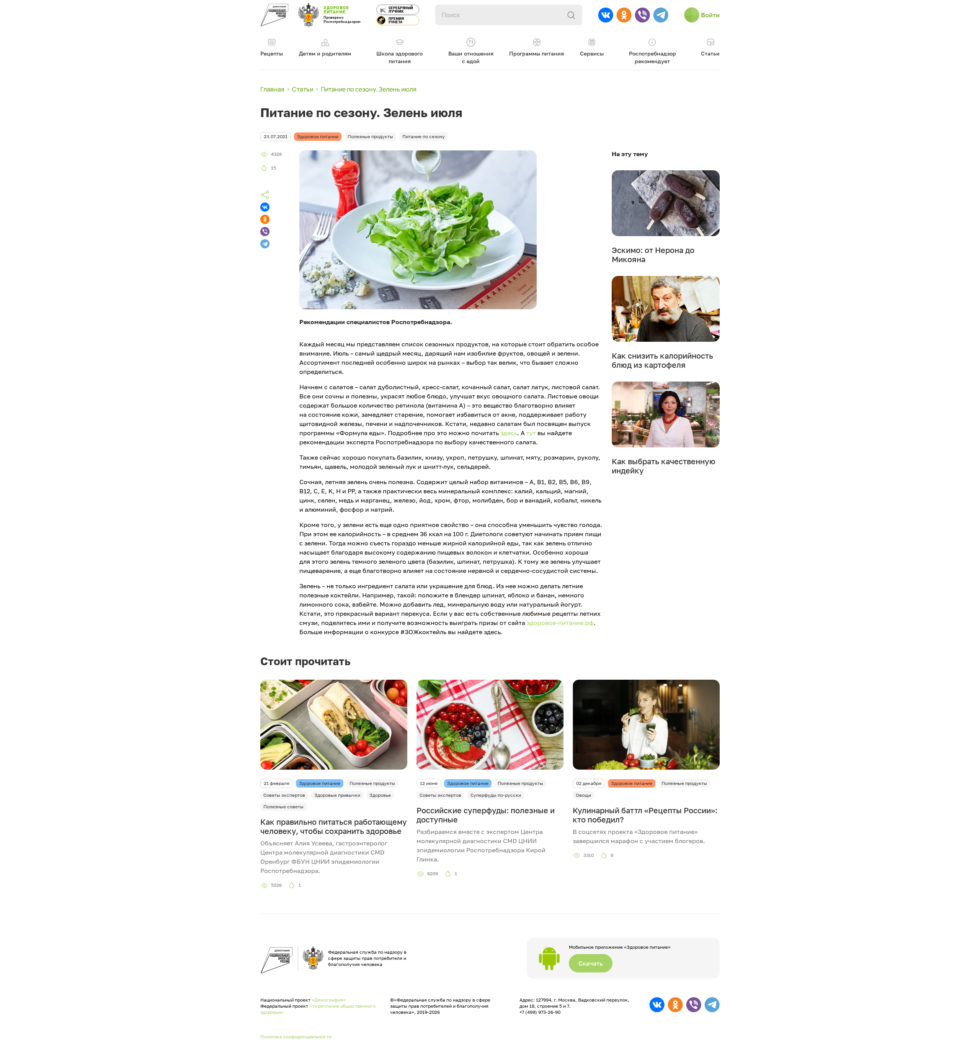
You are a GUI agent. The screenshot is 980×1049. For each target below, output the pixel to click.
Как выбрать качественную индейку (663, 466)
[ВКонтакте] (265, 207)
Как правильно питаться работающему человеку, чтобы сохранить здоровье (333, 826)
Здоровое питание (319, 783)
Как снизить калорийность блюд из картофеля (662, 360)
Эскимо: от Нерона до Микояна (653, 254)
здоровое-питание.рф (560, 622)
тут (531, 433)
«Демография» (329, 1000)
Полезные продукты (372, 783)
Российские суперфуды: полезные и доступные (485, 815)
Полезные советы (283, 806)
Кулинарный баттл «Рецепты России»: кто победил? (645, 815)
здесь (508, 433)
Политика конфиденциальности (296, 1036)
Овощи (583, 795)
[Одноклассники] (265, 219)
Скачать (590, 963)
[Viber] (265, 231)
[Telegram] (265, 243)
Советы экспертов (284, 795)
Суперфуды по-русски (495, 795)
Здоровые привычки (337, 795)
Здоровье (380, 795)
